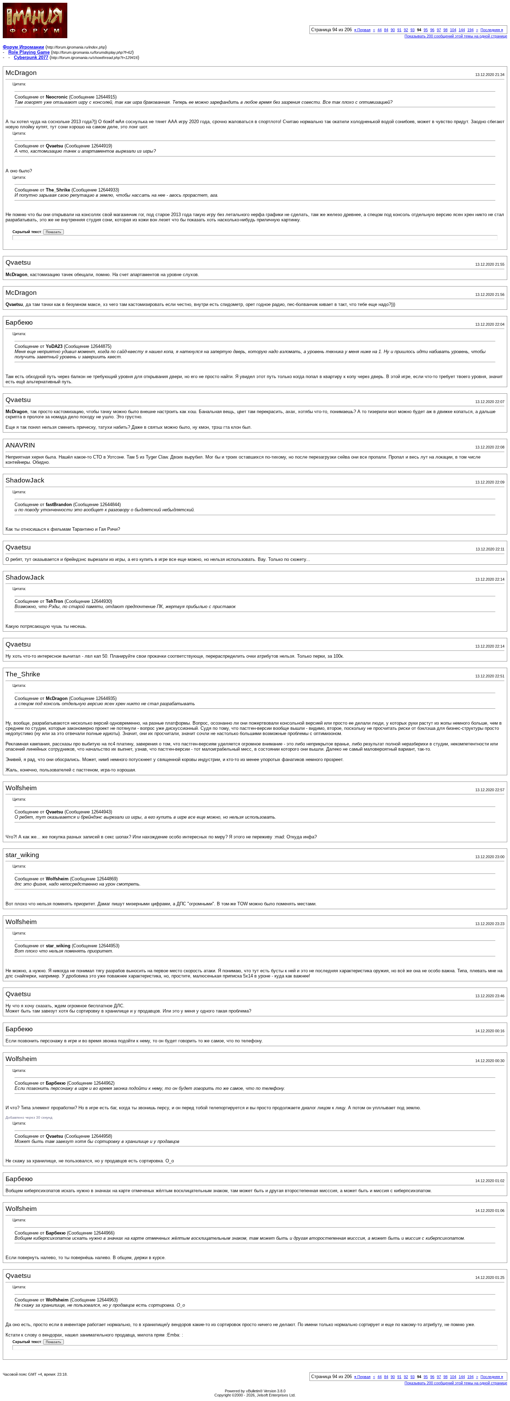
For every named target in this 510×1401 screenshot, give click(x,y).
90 (393, 30)
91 (399, 30)
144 (462, 30)
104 (453, 30)
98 (445, 30)
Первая (362, 30)
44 (379, 30)
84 (386, 30)
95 (426, 30)
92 (406, 30)
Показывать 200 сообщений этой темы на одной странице (456, 36)
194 (470, 30)
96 (432, 30)
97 (439, 30)
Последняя (492, 30)
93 (412, 30)
